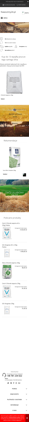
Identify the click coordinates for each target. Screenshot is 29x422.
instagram (16, 383)
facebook (13, 383)
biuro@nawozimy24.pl (9, 5)
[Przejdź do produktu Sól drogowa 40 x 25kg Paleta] (7, 253)
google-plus (19, 383)
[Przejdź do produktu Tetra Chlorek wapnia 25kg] (7, 271)
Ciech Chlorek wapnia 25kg (11, 283)
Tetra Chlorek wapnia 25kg (11, 263)
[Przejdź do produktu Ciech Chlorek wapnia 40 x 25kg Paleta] (7, 233)
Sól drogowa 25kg (8, 304)
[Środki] (14, 113)
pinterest (11, 383)
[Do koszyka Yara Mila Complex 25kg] (24, 175)
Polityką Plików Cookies (14, 417)
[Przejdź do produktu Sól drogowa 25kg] (7, 310)
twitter (8, 383)
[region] (14, 27)
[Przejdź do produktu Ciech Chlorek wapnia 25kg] (7, 292)
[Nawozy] (14, 129)
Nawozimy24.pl (8, 12)
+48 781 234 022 (22, 5)
